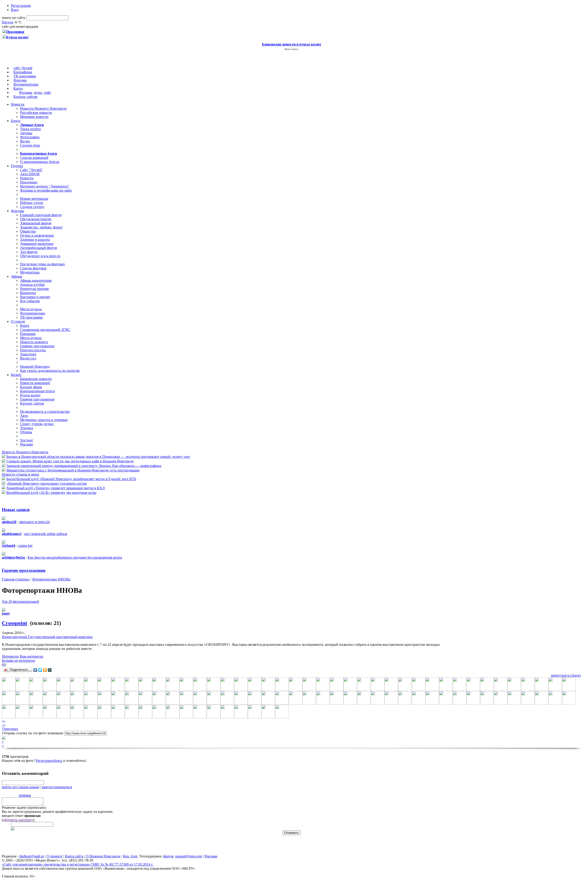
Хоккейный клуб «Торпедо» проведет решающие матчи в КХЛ (55, 488)
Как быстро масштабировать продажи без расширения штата (75, 557)
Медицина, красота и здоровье (44, 420)
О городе (18, 321)
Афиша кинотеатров (36, 280)
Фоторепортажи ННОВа (51, 579)
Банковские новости (36, 379)
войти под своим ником (20, 787)
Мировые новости (34, 117)
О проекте (54, 856)
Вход (15, 10)
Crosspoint (14, 623)
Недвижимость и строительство (45, 411)
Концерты (28, 293)
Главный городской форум (40, 215)
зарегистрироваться (56, 787)
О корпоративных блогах (39, 162)
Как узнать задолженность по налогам (49, 371)
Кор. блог (130, 856)
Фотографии (30, 137)
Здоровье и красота (35, 239)
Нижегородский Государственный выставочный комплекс (47, 637)
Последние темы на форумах (42, 264)
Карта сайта (74, 856)
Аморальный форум (35, 223)
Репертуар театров (34, 289)
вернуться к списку (566, 675)
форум (168, 856)
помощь (25, 795)
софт (47, 92)
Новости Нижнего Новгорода (43, 108)
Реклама (26, 444)
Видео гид (28, 358)
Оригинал (10, 729)
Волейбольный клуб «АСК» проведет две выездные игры (51, 492)
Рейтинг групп (31, 203)
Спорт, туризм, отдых (37, 424)
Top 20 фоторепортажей (20, 601)
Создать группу (32, 207)
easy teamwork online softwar (45, 534)
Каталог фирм (31, 387)
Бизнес (16, 375)
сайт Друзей (22, 68)
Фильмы (25, 92)
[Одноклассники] (45, 670)
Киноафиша (22, 72)
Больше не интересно (18, 660)
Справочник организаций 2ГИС (45, 330)
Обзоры (26, 432)
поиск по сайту (14, 18)
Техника (26, 428)
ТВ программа (24, 76)
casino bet (25, 545)
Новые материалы (34, 198)
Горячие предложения (37, 346)
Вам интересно (31, 656)
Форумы (20, 80)
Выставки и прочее (35, 297)
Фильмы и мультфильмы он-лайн (46, 190)
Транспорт (28, 354)
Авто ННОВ (30, 174)
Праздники (28, 182)
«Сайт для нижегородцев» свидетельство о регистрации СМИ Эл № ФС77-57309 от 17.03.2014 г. (77, 864)
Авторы (26, 133)
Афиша (16, 276)
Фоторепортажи (25, 84)
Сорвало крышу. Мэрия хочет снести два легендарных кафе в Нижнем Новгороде (70, 461)
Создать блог (30, 145)
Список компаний (34, 158)
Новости (17, 104)
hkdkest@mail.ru (31, 856)
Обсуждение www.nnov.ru (40, 256)
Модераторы (30, 272)
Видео (25, 141)
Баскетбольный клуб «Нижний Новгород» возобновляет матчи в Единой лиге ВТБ (71, 479)
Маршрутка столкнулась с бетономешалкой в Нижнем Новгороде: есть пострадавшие (73, 470)
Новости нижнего (34, 342)
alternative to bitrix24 (34, 522)
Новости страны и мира (20, 474)
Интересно (10, 656)
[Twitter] (40, 670)
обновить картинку (18, 820)
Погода (7, 22)
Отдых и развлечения (37, 235)
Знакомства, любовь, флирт (41, 227)
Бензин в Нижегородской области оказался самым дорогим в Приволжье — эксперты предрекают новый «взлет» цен (98, 457)
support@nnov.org (188, 856)
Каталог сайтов (25, 97)
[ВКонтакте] (35, 670)
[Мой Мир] (49, 670)
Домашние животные (37, 244)
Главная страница (15, 579)
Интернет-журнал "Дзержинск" (44, 186)
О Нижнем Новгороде (103, 856)
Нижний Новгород (35, 366)
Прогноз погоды (33, 350)
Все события (30, 301)
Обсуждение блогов (35, 219)
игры (38, 92)
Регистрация (21, 6)
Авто (24, 416)
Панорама (28, 334)
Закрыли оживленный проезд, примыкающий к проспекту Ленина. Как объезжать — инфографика (83, 466)
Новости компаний (35, 383)
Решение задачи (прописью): (24, 807)
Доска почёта (30, 129)
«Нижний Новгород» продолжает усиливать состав (46, 483)
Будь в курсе (291, 49)
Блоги (15, 121)
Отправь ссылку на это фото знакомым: (33, 733)
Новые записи (16, 509)
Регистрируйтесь (49, 761)
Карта (18, 88)
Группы (17, 166)
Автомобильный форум (38, 248)
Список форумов (33, 268)
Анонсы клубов (32, 284)
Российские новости (36, 112)
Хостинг (26, 440)
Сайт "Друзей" (31, 170)
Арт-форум (28, 252)
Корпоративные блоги (37, 391)
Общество (28, 231)
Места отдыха (31, 309)
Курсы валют (30, 395)
